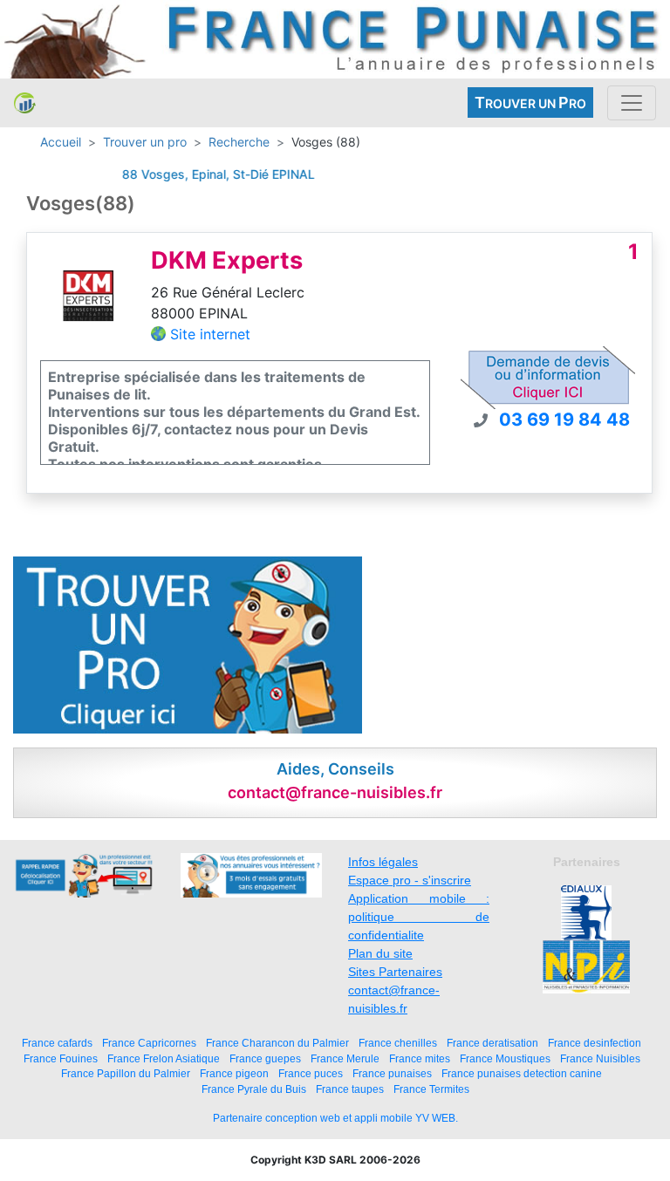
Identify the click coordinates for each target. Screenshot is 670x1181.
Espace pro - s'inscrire (409, 880)
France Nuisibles (600, 1058)
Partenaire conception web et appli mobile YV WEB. (335, 1118)
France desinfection (594, 1042)
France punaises (392, 1073)
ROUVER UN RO (530, 102)
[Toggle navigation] (631, 102)
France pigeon (234, 1073)
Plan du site (380, 953)
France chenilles (398, 1042)
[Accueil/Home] (25, 103)
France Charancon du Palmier (277, 1042)
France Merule (345, 1058)
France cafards (57, 1042)
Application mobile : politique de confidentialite (418, 916)
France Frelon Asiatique (163, 1058)
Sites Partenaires (395, 972)
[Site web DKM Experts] (89, 295)
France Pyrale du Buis (254, 1089)
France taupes (350, 1089)
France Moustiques (505, 1058)
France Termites (431, 1089)
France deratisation (492, 1042)
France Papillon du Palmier (125, 1073)
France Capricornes (149, 1042)
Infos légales (383, 862)
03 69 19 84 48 (564, 419)
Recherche (239, 141)
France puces (310, 1073)
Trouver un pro (145, 141)
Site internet (210, 334)
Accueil (60, 141)
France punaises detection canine (521, 1073)
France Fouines (61, 1058)
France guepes (265, 1058)
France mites (419, 1058)
